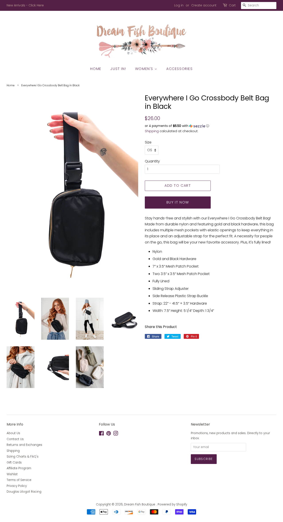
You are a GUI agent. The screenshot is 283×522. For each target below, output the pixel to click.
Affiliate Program (19, 468)
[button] (210, 126)
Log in (179, 5)
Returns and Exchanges (24, 445)
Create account (203, 5)
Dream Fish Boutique (140, 504)
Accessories (179, 68)
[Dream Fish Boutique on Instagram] (115, 434)
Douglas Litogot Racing (24, 492)
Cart (232, 5)
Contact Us (15, 439)
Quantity (152, 161)
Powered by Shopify (172, 504)
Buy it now (177, 202)
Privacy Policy (17, 486)
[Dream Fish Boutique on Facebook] (101, 434)
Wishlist (12, 474)
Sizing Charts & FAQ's (22, 456)
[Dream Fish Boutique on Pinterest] (108, 434)
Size (148, 142)
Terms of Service (19, 480)
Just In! (118, 68)
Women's (145, 68)
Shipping (152, 131)
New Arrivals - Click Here (25, 5)
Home (95, 68)
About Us (13, 433)
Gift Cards (14, 462)
